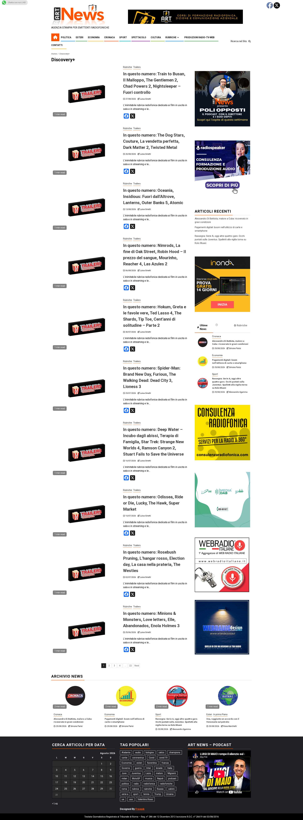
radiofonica (149, 783)
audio (138, 752)
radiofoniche (166, 783)
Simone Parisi (235, 348)
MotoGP (136, 778)
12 (74, 776)
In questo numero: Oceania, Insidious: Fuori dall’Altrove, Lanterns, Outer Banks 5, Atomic (153, 196)
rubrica (135, 789)
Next (136, 665)
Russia (160, 789)
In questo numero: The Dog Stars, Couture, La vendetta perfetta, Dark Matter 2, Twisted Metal (154, 141)
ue (123, 799)
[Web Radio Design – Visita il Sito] (222, 627)
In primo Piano (220, 714)
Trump (157, 794)
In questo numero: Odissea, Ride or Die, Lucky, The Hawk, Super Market (153, 503)
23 (110, 782)
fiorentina (152, 763)
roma (124, 789)
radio (136, 783)
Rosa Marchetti (230, 726)
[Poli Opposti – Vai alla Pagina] (222, 98)
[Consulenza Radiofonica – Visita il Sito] (222, 432)
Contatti (56, 45)
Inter (148, 768)
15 (101, 776)
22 (130, 665)
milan (124, 778)
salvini (171, 789)
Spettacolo (138, 37)
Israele (159, 768)
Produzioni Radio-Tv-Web (199, 37)
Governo (126, 768)
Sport (123, 37)
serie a (125, 794)
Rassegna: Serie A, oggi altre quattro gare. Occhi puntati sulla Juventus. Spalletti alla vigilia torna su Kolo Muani (220, 240)
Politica (66, 37)
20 (83, 782)
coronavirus (138, 757)
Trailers (137, 67)
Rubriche (170, 37)
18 (65, 782)
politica (125, 783)
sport (135, 794)
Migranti (172, 773)
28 (92, 788)
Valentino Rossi (145, 799)
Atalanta (126, 752)
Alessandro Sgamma (238, 392)
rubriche (148, 789)
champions (174, 752)
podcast (172, 778)
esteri (139, 763)
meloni (159, 773)
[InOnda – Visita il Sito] (222, 284)
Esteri (79, 37)
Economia (94, 37)
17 (56, 782)
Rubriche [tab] (242, 325)
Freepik (140, 809)
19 (74, 782)
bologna (150, 752)
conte (124, 757)
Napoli (160, 778)
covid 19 (163, 757)
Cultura (156, 37)
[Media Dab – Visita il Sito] (222, 499)
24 (56, 788)
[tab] (222, 325)
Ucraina (169, 794)
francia (165, 763)
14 (92, 776)
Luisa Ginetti (145, 99)
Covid (151, 757)
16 (110, 776)
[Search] (249, 41)
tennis (146, 794)
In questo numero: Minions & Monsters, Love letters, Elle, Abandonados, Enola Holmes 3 (151, 619)
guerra (138, 768)
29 (101, 788)
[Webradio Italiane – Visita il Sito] (222, 564)
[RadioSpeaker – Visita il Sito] (222, 167)
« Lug (55, 803)
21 (92, 782)
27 (83, 788)
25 (65, 788)
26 (74, 788)
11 (65, 776)
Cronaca (109, 37)
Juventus (136, 773)
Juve (124, 773)
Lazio (148, 773)
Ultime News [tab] (204, 327)
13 (83, 776)
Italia (169, 768)
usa (131, 799)
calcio (161, 752)
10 (56, 776)
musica (148, 778)
